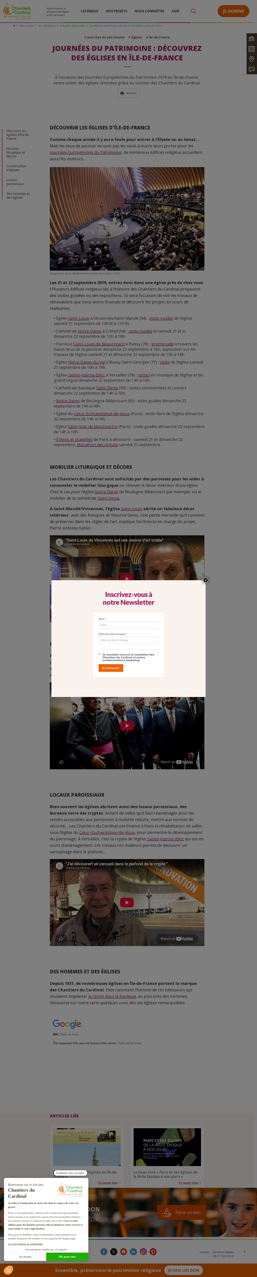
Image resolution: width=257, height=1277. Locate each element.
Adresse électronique (113, 634)
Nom (102, 618)
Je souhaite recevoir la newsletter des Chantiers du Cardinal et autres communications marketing (128, 657)
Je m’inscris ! (111, 668)
